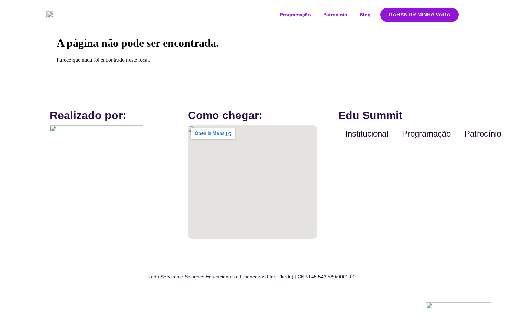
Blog (365, 14)
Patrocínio (335, 14)
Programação (295, 14)
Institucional (366, 133)
